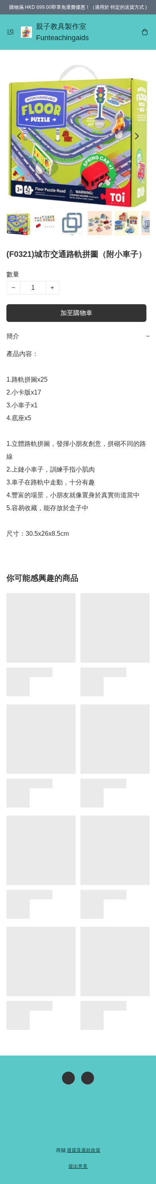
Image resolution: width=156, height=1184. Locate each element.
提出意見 (78, 1166)
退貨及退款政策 (83, 1150)
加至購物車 (76, 312)
